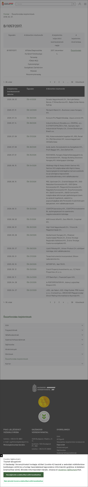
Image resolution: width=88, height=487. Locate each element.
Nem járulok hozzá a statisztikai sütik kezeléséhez (23, 481)
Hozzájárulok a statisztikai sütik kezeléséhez (23, 475)
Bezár (1, 455)
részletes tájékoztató (67, 469)
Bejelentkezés (79, 4)
